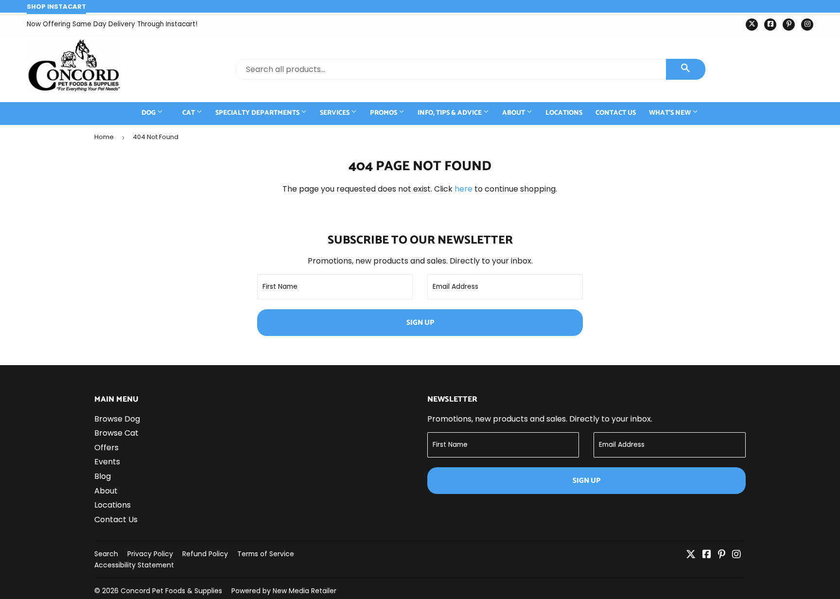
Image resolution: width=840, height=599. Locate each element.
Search (106, 554)
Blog (102, 476)
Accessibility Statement (134, 565)
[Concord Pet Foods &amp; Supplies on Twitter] (691, 555)
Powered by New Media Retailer (283, 591)
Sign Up (420, 323)
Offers (106, 447)
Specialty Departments (258, 113)
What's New (670, 113)
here (463, 188)
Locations (563, 113)
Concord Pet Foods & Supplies (171, 591)
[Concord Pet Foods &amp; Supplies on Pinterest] (721, 555)
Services (335, 113)
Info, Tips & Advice (450, 113)
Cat (189, 113)
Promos (384, 113)
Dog (149, 113)
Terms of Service (265, 554)
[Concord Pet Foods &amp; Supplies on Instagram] (736, 555)
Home (104, 136)
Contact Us (615, 113)
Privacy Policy (150, 554)
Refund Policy (205, 554)
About (514, 113)
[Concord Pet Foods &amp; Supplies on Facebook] (706, 555)
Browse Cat (116, 433)
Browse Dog (117, 418)
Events (107, 461)
